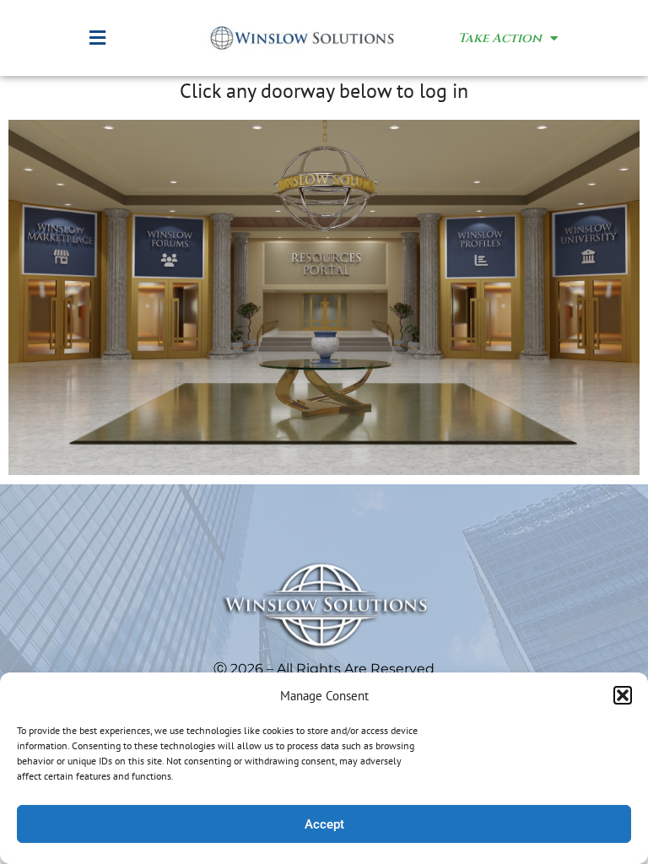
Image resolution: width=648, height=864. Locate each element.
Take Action (500, 38)
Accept (324, 824)
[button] (622, 695)
